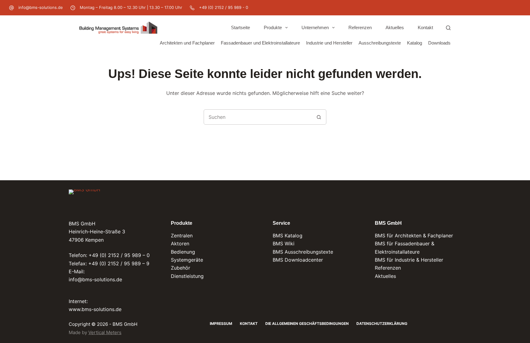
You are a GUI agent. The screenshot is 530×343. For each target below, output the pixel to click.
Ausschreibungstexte (380, 42)
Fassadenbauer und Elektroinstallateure (260, 42)
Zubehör (180, 268)
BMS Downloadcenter (298, 260)
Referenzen (360, 27)
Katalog (414, 42)
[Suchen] (448, 27)
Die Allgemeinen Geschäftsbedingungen (307, 323)
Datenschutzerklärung (381, 323)
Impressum (221, 323)
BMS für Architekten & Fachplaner (414, 235)
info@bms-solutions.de (40, 7)
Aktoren (180, 243)
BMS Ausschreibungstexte (303, 252)
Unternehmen (315, 27)
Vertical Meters (104, 332)
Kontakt (425, 27)
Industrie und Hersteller (329, 42)
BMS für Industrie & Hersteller (409, 260)
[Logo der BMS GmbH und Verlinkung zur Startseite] (84, 199)
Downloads (439, 42)
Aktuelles (395, 27)
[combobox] (257, 117)
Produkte (273, 27)
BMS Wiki (283, 243)
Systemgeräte (187, 260)
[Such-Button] (318, 117)
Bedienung (183, 252)
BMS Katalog (287, 235)
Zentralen (182, 235)
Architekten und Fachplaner (187, 42)
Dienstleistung (187, 276)
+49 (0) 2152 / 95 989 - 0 (223, 7)
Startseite (240, 27)
